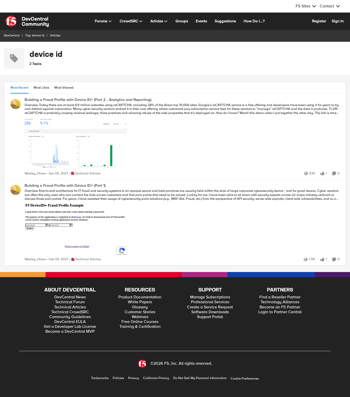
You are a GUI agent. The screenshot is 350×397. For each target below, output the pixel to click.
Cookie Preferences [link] (245, 379)
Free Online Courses (139, 321)
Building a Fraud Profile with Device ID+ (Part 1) (65, 185)
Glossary (140, 307)
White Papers (140, 302)
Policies (118, 378)
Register (319, 21)
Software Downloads (210, 312)
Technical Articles (70, 307)
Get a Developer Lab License (70, 326)
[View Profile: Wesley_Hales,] (16, 104)
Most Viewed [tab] (64, 88)
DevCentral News (70, 297)
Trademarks (100, 378)
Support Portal (210, 317)
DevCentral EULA (70, 321)
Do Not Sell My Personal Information (200, 378)
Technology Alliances (280, 302)
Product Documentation (139, 297)
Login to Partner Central (280, 312)
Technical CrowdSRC (70, 312)
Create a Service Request (210, 307)
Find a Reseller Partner (280, 297)
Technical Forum (70, 302)
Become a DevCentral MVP (70, 331)
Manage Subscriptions (210, 297)
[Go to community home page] (27, 21)
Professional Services (210, 302)
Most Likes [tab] (41, 88)
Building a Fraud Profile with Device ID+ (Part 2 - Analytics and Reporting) (88, 100)
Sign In (338, 21)
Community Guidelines (70, 317)
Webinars (140, 317)
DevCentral (11, 35)
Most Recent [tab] (19, 88)
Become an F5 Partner (280, 307)
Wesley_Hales (35, 173)
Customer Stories (140, 312)
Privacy (133, 378)
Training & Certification (140, 326)
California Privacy (156, 378)
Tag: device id (34, 35)
